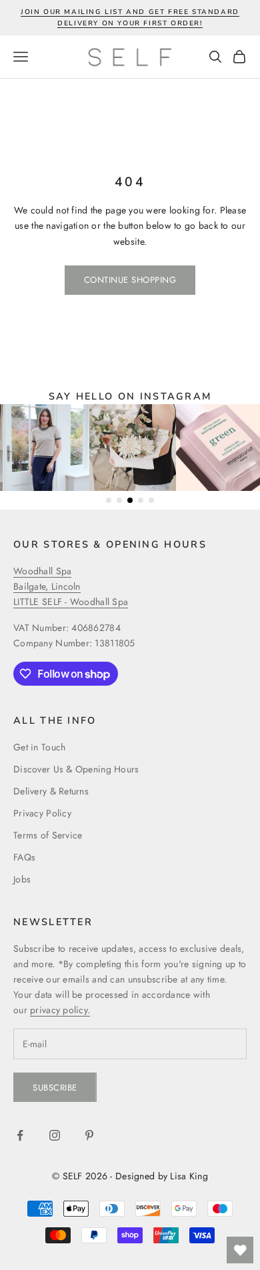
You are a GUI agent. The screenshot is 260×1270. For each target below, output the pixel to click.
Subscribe (55, 1087)
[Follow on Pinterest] (89, 1135)
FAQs (24, 857)
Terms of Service (47, 835)
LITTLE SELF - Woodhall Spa (70, 601)
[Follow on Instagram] (54, 1135)
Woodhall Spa (42, 571)
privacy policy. (60, 1010)
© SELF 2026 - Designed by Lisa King (130, 1176)
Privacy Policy (42, 813)
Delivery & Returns (51, 791)
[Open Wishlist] (240, 1250)
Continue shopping (130, 279)
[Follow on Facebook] (20, 1135)
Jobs (22, 879)
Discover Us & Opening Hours (76, 769)
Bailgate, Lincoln (47, 586)
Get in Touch (39, 747)
